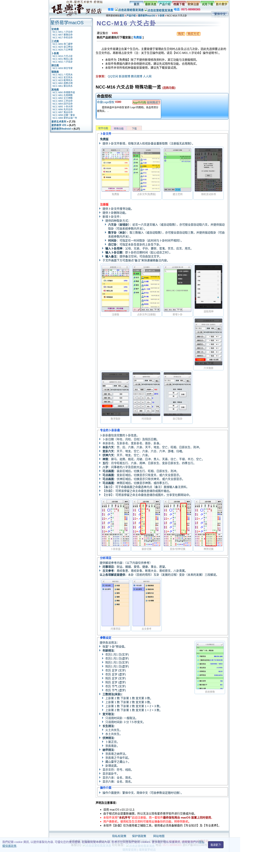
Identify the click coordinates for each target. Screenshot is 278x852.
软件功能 (103, 128)
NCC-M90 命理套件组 (64, 92)
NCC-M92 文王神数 (63, 98)
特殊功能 (119, 128)
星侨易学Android (61, 128)
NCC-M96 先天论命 (63, 109)
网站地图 (159, 836)
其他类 (55, 89)
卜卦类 (161, 15)
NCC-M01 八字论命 (63, 32)
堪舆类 (55, 71)
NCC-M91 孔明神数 (63, 95)
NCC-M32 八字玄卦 (63, 62)
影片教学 (221, 4)
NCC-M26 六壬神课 (63, 49)
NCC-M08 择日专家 (63, 68)
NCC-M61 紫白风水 (63, 86)
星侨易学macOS (146, 15)
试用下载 (207, 4)
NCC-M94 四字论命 (63, 104)
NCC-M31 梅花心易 (63, 59)
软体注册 (193, 4)
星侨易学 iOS (58, 125)
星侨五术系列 (58, 121)
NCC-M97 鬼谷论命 (63, 112)
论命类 (55, 29)
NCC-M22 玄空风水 (63, 77)
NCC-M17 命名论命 (63, 37)
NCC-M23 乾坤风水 (63, 80)
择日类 (55, 65)
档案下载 (179, 4)
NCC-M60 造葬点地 (63, 83)
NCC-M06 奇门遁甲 (63, 44)
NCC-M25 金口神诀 (63, 47)
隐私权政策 (119, 836)
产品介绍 (165, 4)
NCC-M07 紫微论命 (63, 34)
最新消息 (150, 4)
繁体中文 (220, 14)
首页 (136, 4)
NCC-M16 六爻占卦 (63, 56)
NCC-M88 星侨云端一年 (65, 118)
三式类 (55, 41)
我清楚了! (215, 844)
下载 (134, 128)
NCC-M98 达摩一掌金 (64, 115)
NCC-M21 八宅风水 (63, 74)
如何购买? (153, 102)
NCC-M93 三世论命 (63, 101)
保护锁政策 (139, 836)
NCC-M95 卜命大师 (63, 106)
